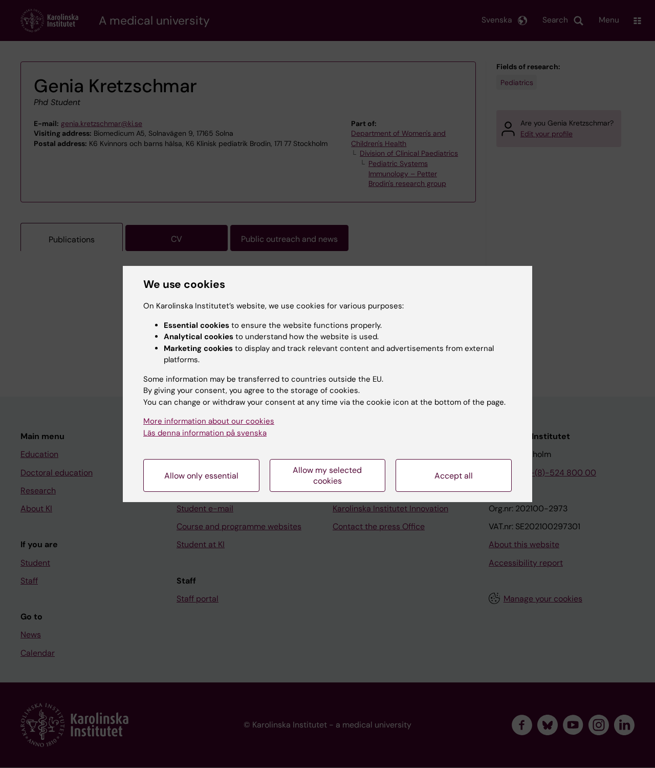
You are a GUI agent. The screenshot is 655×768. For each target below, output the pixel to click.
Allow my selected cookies (327, 475)
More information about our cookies (208, 421)
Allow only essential (201, 475)
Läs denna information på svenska (205, 433)
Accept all (453, 475)
